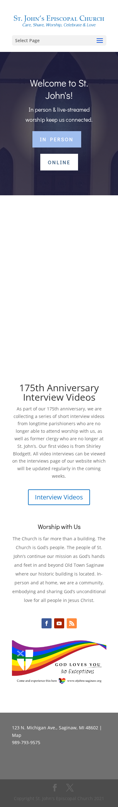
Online (59, 162)
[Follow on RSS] (72, 623)
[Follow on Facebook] (47, 623)
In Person (57, 139)
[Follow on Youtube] (59, 623)
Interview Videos (59, 497)
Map (16, 735)
